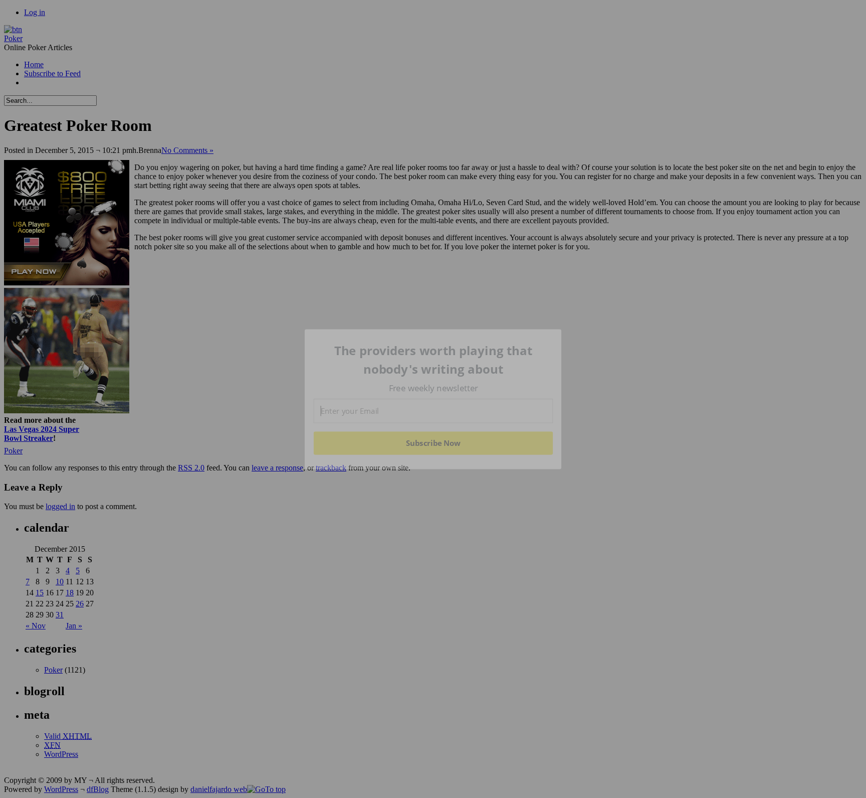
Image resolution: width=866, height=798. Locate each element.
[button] (433, 360)
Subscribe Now (433, 443)
